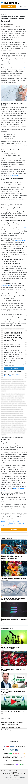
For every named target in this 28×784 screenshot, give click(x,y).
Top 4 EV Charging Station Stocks (11, 730)
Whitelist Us (24, 770)
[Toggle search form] (21, 6)
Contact (8, 770)
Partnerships (13, 770)
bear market (22, 68)
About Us (3, 770)
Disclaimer (18, 770)
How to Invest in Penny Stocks (10, 727)
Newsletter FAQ (7, 375)
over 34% (24, 228)
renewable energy (20, 240)
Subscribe (9, 6)
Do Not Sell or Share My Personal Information (12, 773)
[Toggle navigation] (25, 6)
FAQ (25, 773)
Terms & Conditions (14, 775)
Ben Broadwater (8, 24)
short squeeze (14, 175)
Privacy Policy (17, 374)
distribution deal (6, 285)
